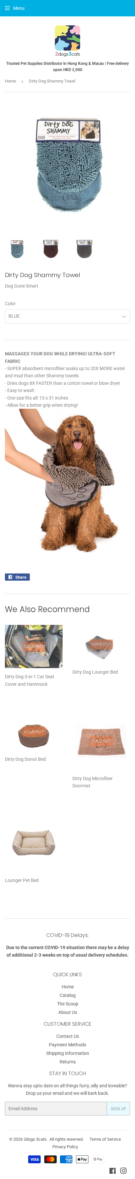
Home (10, 81)
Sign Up (118, 1109)
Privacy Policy (65, 1146)
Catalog (68, 995)
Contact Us (67, 1036)
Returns (68, 1061)
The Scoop (67, 1003)
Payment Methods (67, 1044)
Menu (19, 8)
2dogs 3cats (35, 1139)
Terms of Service (105, 1139)
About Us (67, 1012)
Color (10, 303)
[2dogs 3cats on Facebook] (112, 1171)
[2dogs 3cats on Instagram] (123, 1171)
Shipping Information (67, 1053)
